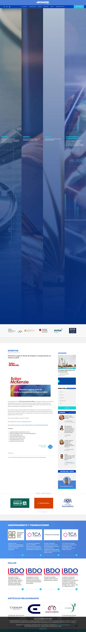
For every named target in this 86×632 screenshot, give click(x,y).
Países (51, 6)
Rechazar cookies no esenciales (62, 624)
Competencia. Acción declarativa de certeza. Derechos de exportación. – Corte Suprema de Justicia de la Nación (34, 580)
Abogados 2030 (32, 6)
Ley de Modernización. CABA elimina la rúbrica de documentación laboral (69, 457)
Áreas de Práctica (60, 6)
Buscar (67, 408)
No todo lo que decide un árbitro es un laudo (69, 417)
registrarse (79, 6)
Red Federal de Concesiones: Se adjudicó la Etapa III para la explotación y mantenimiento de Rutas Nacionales (69, 429)
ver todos (71, 412)
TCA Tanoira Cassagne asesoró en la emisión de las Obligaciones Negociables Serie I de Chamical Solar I (69, 546)
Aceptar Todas (43, 628)
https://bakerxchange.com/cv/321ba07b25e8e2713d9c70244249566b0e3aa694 (28, 425)
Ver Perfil (43, 447)
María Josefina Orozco (66, 486)
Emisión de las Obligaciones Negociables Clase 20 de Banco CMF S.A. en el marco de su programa (16, 546)
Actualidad (24, 6)
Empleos (40, 6)
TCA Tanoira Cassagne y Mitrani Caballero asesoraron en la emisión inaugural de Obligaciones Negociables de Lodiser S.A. (34, 546)
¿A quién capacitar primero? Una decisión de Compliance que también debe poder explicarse (69, 443)
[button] (4, 6)
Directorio (46, 6)
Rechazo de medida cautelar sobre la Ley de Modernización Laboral (51, 578)
